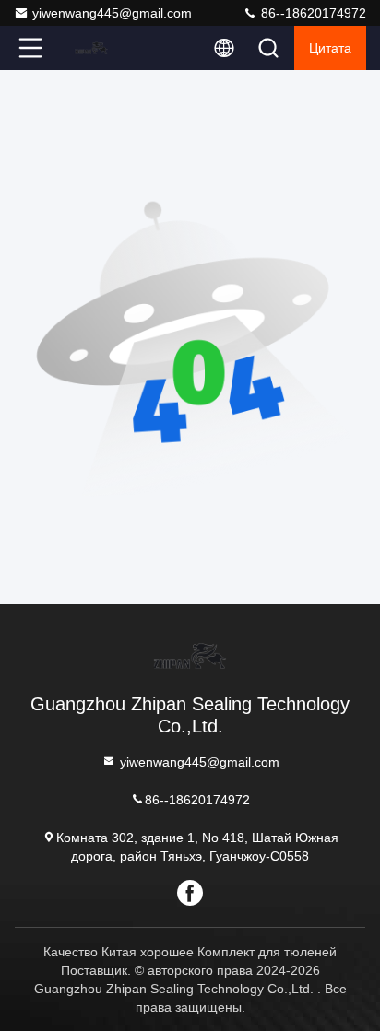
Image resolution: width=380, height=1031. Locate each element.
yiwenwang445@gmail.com (112, 13)
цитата (330, 48)
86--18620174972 (311, 13)
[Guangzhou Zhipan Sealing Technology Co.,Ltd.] (91, 48)
